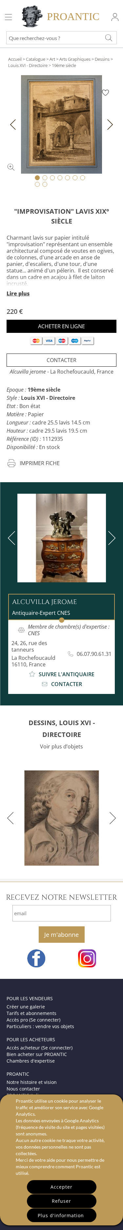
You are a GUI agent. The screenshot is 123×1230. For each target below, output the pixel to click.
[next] (110, 538)
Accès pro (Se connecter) (33, 1020)
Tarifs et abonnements (31, 1013)
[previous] (13, 538)
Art (52, 59)
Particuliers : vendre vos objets (40, 1026)
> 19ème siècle (62, 65)
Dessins (102, 59)
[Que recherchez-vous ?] (108, 37)
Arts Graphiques (75, 59)
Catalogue (35, 59)
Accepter (61, 1187)
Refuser (61, 1201)
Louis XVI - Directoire (28, 65)
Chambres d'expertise (31, 1061)
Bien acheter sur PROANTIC (37, 1054)
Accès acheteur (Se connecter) (39, 1048)
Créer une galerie (26, 1006)
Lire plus (18, 293)
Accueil (15, 59)
